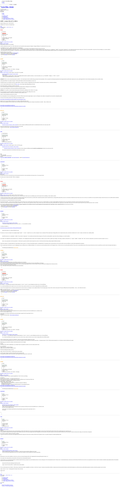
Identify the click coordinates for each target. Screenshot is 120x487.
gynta (1, 131)
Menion (1, 29)
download (5, 54)
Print (1, 26)
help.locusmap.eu (15, 52)
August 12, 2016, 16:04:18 (4, 375)
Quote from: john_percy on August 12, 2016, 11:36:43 (10, 146)
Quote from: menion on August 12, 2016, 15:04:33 (9, 334)
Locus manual (5, 157)
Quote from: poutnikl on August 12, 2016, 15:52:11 (9, 450)
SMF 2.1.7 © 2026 (5, 485)
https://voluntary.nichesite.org (14, 127)
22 (12, 27)
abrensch (1, 211)
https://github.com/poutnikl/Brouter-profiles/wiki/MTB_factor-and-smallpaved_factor (13, 99)
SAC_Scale (17, 84)
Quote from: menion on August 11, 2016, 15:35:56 (9, 124)
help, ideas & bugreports (15, 157)
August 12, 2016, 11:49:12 (4, 145)
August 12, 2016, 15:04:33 (4, 283)
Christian (1, 250)
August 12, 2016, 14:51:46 (4, 261)
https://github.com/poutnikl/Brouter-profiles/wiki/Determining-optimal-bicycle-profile (13, 106)
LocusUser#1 (2, 161)
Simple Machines (10, 485)
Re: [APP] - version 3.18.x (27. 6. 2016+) (6, 41)
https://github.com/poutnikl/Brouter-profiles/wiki (7, 105)
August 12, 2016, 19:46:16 (4, 403)
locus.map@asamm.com (25, 157)
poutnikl (1, 58)
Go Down (1, 27)
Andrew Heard (16, 247)
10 (7, 27)
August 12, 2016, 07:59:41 (4, 72)
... (6, 27)
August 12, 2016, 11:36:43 (4, 123)
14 (10, 27)
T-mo (1, 416)
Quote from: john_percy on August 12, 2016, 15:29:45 (10, 404)
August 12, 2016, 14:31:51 (4, 221)
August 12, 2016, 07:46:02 (4, 43)
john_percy (2, 110)
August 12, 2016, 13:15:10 (4, 173)
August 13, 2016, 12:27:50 (4, 429)
